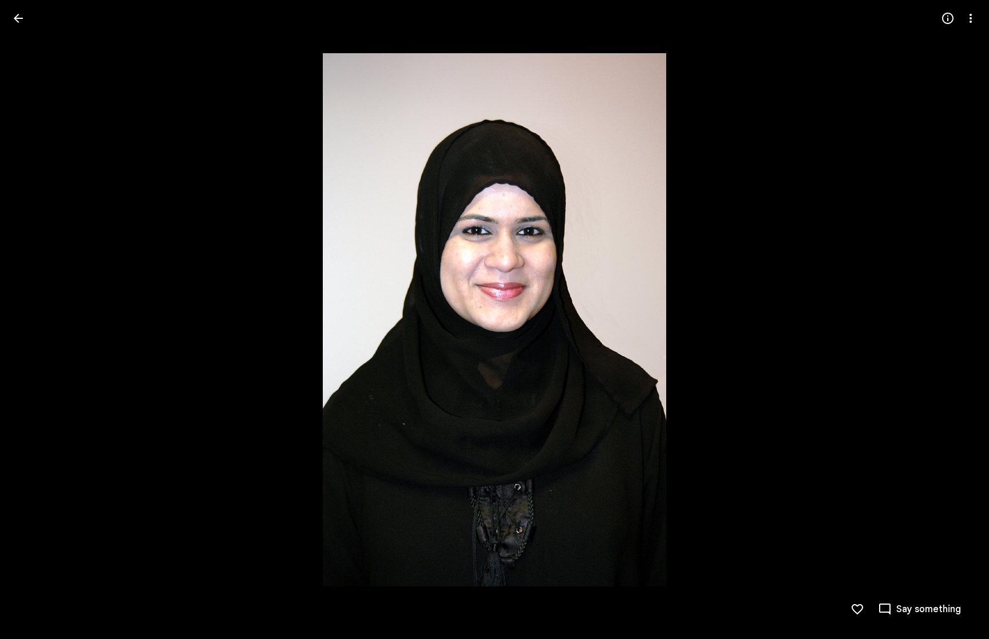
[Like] (857, 609)
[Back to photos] (18, 18)
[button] (32, 320)
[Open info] (947, 18)
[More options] (970, 18)
